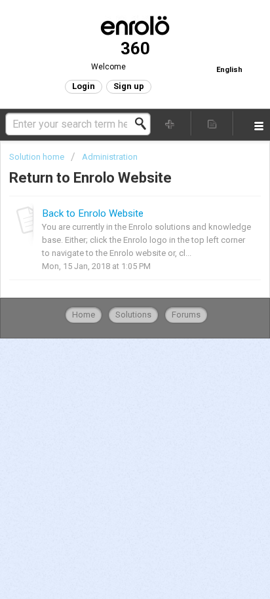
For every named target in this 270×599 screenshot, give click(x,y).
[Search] (144, 123)
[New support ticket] (170, 123)
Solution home (37, 157)
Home (83, 314)
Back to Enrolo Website (93, 213)
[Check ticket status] (212, 123)
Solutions (133, 314)
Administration (110, 157)
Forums (186, 314)
